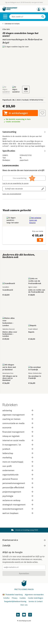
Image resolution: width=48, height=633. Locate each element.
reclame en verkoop (11, 500)
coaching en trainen (11, 419)
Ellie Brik (6, 29)
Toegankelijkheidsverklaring (15, 601)
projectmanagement (11, 492)
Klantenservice (10, 540)
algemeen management (13, 415)
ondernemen (8, 470)
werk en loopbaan (10, 513)
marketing (7, 457)
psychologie (7, 496)
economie (6, 427)
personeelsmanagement (13, 483)
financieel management (13, 432)
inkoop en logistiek (10, 436)
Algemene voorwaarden (34, 595)
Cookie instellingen (35, 598)
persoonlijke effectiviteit (13, 487)
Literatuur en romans (12, 24)
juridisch (6, 449)
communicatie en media (13, 423)
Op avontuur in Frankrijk (34, 377)
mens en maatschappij (12, 462)
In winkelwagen (18, 113)
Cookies (23, 598)
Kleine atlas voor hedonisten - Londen (9, 334)
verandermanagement (12, 509)
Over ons (24, 605)
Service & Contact (35, 601)
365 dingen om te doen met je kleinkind (9, 378)
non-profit (7, 466)
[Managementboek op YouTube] (24, 614)
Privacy (14, 598)
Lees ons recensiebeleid (11, 194)
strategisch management (13, 505)
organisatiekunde (10, 475)
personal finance (10, 479)
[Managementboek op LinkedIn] (18, 614)
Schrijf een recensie (14, 188)
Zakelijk (6, 545)
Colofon (6, 598)
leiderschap (7, 453)
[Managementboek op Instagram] (30, 614)
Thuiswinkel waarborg (14, 595)
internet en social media (13, 440)
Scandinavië (7, 290)
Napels (31, 332)
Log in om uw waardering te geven (15, 183)
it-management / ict (11, 445)
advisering (7, 410)
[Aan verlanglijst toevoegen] (42, 113)
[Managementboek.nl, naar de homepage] (9, 10)
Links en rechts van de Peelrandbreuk (36, 291)
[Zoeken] (43, 16)
